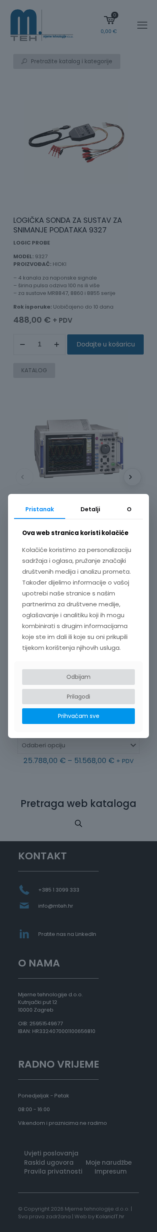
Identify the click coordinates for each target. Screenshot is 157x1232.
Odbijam (78, 677)
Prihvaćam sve (78, 716)
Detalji (90, 509)
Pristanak (39, 509)
